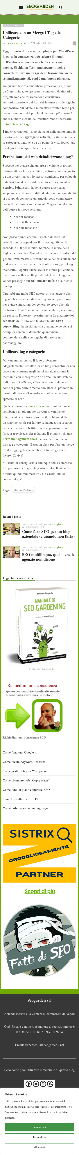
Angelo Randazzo (40, 406)
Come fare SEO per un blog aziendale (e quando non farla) (48, 533)
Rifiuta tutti (40, 1147)
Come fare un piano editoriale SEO (26, 789)
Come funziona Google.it (20, 752)
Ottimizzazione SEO (13, 25)
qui (52, 668)
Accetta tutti (39, 1127)
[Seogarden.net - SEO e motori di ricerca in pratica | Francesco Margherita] (40, 7)
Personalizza (39, 1137)
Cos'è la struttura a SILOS (20, 799)
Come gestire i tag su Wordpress (24, 771)
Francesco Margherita (53, 524)
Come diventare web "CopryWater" (26, 780)
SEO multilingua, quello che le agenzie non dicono (48, 556)
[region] (39, 1121)
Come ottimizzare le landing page (25, 808)
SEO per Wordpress (23, 489)
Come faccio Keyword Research (24, 761)
